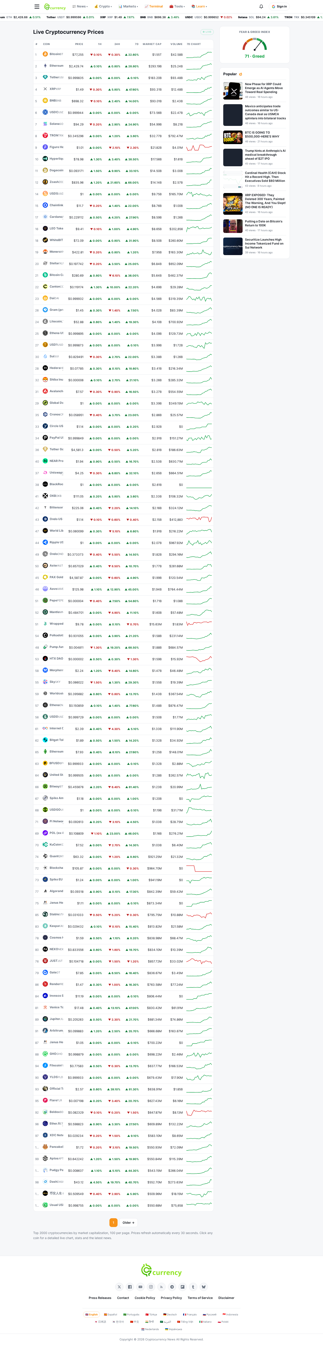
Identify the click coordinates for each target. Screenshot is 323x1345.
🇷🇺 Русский (209, 1314)
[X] (119, 1287)
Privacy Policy (171, 1298)
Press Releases (100, 1298)
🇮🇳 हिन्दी (149, 1321)
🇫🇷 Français (190, 1314)
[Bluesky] (204, 1287)
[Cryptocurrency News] (55, 6)
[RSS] (161, 1287)
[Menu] (37, 6)
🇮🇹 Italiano (205, 1321)
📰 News (80, 6)
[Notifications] (261, 6)
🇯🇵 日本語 (100, 1321)
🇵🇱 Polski (223, 1321)
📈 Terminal (154, 6)
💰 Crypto (103, 6)
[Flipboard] (182, 1287)
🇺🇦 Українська (173, 1329)
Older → (128, 1222)
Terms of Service (200, 1298)
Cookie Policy (145, 1298)
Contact (123, 1298)
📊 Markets (128, 6)
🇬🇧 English (91, 1314)
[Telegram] (172, 1287)
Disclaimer (226, 1298)
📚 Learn (199, 6)
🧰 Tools (177, 6)
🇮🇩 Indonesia (230, 1314)
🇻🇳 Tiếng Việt (185, 1321)
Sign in (282, 6)
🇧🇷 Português (131, 1314)
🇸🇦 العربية (165, 1321)
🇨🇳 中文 (134, 1321)
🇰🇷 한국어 (118, 1321)
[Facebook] (130, 1287)
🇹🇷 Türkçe (151, 1314)
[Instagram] (151, 1287)
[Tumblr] (193, 1287)
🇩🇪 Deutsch (170, 1314)
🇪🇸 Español (110, 1314)
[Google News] (140, 1287)
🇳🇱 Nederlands (150, 1329)
